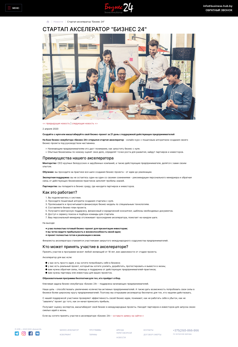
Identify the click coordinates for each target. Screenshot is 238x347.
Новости (58, 21)
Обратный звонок (219, 10)
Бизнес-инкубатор (69, 330)
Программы (95, 330)
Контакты (148, 330)
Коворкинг (65, 334)
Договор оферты (152, 334)
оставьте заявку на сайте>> (128, 315)
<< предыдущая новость (56, 123)
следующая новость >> (85, 123)
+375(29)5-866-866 (186, 330)
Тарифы (93, 334)
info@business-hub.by (217, 6)
